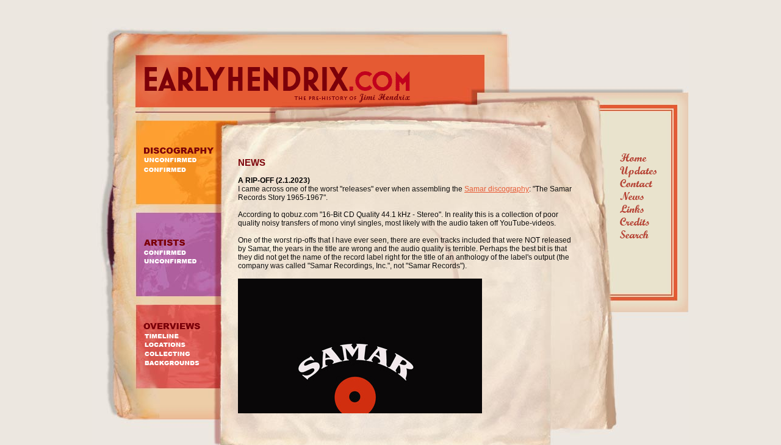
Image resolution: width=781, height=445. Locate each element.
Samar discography (496, 189)
